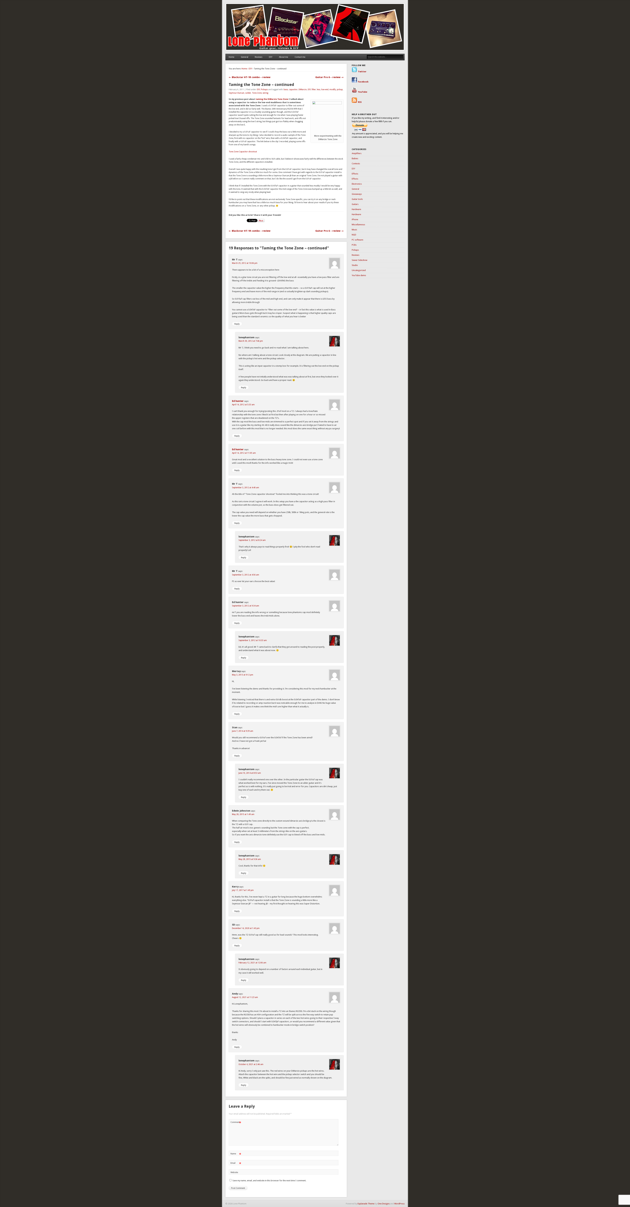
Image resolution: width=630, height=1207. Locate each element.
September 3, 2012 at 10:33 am (253, 640)
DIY (270, 57)
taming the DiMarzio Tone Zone (272, 99)
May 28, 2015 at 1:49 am (243, 814)
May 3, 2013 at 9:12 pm (242, 675)
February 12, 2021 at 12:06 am (252, 963)
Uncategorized (359, 270)
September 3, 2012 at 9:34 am (245, 606)
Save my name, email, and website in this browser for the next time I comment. (269, 1180)
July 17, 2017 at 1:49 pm (243, 890)
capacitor (293, 89)
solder (248, 93)
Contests (356, 163)
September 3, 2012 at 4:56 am (245, 575)
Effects (355, 173)
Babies (355, 158)
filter (314, 89)
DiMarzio (303, 89)
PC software (357, 240)
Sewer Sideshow (359, 260)
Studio (355, 265)
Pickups (264, 89)
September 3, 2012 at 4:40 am (245, 487)
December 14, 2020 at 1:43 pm (246, 928)
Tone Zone (257, 93)
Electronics (357, 184)
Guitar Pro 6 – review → (329, 77)
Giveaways (357, 194)
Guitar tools (357, 199)
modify (332, 89)
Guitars (355, 204)
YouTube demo (359, 275)
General (244, 57)
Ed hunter (238, 401)
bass (286, 89)
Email (236, 1164)
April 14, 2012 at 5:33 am (243, 404)
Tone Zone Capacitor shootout (243, 152)
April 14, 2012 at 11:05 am (244, 453)
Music (354, 229)
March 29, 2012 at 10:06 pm (244, 263)
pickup (340, 89)
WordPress (399, 1203)
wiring (265, 93)
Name (236, 1154)
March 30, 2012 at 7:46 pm (251, 341)
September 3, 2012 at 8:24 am (252, 540)
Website (234, 1172)
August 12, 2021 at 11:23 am (245, 997)
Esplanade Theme (366, 1203)
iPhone (355, 219)
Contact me (300, 57)
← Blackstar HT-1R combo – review (249, 77)
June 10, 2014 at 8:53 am (250, 773)
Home (231, 57)
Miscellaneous (358, 224)
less (318, 89)
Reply (237, 324)
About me (283, 57)
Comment (236, 1123)
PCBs (354, 245)
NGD (354, 234)
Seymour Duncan (236, 93)
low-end (324, 89)
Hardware (356, 209)
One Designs (384, 1203)
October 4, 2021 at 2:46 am (251, 1064)
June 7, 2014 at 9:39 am (242, 731)
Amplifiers (356, 153)
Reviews (258, 57)
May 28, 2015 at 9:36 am (250, 859)
